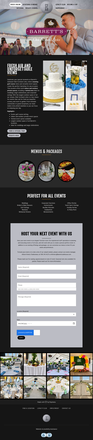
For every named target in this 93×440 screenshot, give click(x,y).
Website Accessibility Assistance (46, 429)
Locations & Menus (30, 4)
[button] (61, 8)
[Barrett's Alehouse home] (46, 7)
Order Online (15, 4)
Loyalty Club (60, 4)
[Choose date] (74, 323)
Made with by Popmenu (28, 402)
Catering (20, 8)
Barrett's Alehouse (46, 418)
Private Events (31, 8)
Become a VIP (72, 4)
